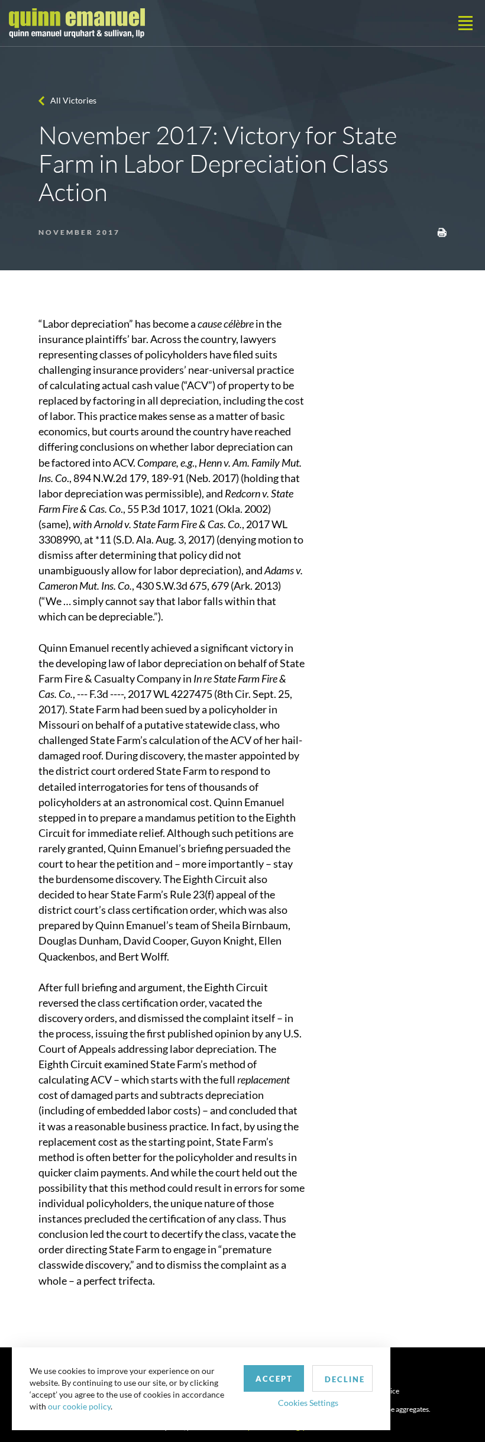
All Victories (73, 100)
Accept (274, 1378)
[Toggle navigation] (465, 23)
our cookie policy (79, 1406)
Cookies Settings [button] (308, 1403)
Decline (345, 1379)
